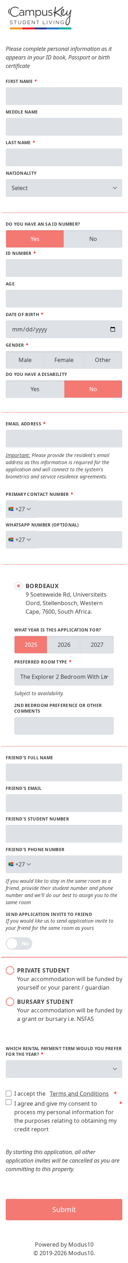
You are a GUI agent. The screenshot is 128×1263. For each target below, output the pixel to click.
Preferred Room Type (41, 662)
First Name (20, 81)
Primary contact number (38, 494)
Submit (64, 1209)
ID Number (19, 253)
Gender (15, 345)
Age (10, 284)
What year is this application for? (57, 630)
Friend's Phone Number (35, 850)
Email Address (24, 424)
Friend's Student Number (37, 819)
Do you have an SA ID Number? (43, 224)
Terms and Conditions (79, 1093)
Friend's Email (24, 788)
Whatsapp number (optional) (42, 525)
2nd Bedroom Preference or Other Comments (58, 708)
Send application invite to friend (49, 914)
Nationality (21, 173)
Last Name (19, 143)
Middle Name (22, 112)
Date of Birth (23, 315)
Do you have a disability (36, 374)
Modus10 (81, 1244)
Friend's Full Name (29, 758)
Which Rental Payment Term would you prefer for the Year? (64, 1051)
